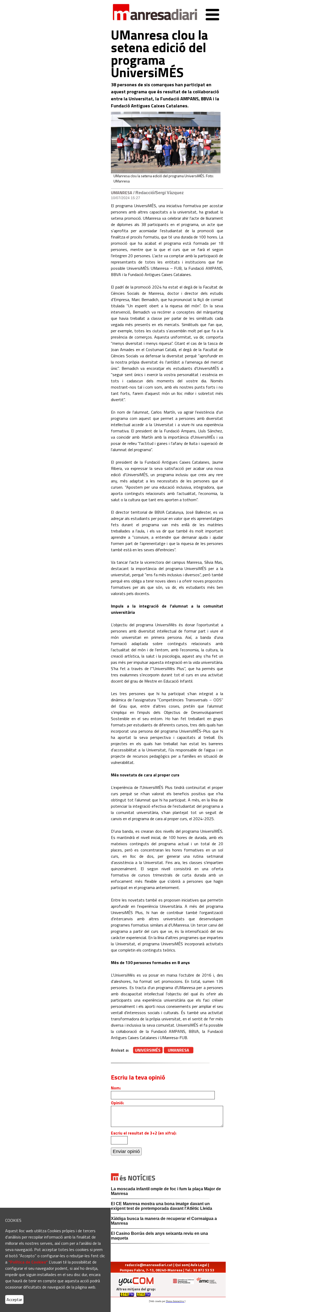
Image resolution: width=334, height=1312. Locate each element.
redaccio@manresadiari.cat (148, 1264)
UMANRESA (121, 192)
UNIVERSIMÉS (147, 1050)
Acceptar (14, 1299)
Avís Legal (198, 1264)
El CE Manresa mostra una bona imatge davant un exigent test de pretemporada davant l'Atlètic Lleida (161, 1206)
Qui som (182, 1264)
